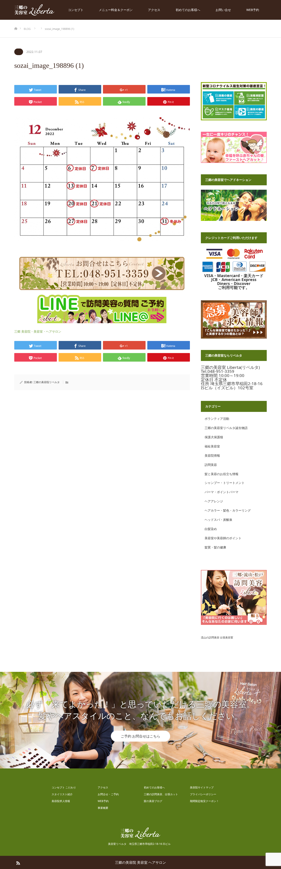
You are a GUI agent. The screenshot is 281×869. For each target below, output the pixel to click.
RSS (17, 862)
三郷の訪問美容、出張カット (161, 794)
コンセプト (75, 10)
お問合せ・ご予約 (108, 794)
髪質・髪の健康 (215, 547)
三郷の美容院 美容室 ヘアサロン (140, 862)
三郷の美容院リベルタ (46, 382)
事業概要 (103, 808)
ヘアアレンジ (214, 501)
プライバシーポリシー (203, 794)
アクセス (154, 10)
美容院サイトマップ (202, 787)
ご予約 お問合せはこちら (140, 736)
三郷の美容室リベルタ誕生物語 (226, 428)
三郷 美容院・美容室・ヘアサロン (37, 331)
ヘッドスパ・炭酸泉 (218, 519)
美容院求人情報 (61, 801)
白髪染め (211, 529)
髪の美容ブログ (153, 801)
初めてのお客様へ (188, 10)
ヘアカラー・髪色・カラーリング (228, 510)
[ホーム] (15, 21)
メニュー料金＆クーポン (116, 10)
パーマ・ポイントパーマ (221, 492)
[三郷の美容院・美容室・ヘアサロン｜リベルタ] (34, 10)
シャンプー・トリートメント (225, 483)
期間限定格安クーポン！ (204, 801)
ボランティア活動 (217, 418)
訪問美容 (211, 465)
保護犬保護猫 (214, 437)
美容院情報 (212, 455)
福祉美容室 (212, 446)
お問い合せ (223, 10)
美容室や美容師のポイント (223, 538)
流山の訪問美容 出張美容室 (217, 637)
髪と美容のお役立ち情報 (221, 474)
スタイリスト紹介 (62, 794)
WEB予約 (252, 10)
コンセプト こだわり (64, 787)
